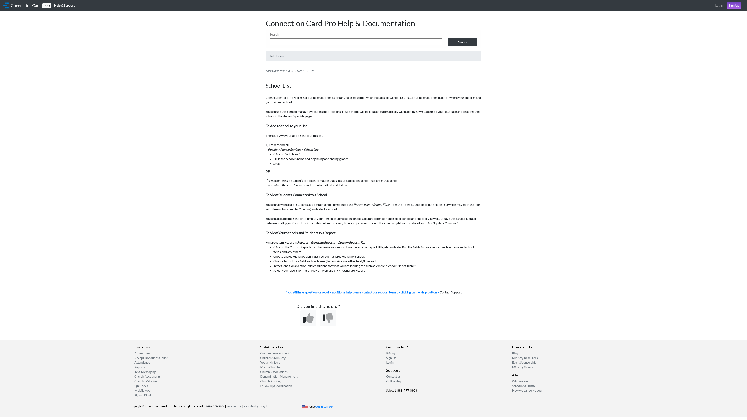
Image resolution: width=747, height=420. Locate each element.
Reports (139, 367)
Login (719, 5)
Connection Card (30, 5)
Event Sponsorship (524, 362)
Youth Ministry (270, 362)
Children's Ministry (273, 358)
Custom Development (274, 353)
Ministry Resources (525, 358)
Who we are (520, 381)
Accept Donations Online (151, 358)
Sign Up (734, 5)
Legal (264, 406)
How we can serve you (527, 390)
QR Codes (141, 386)
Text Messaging (145, 372)
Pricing (391, 353)
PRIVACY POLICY (215, 406)
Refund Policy (251, 406)
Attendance (142, 362)
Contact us (393, 376)
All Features (142, 353)
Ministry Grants (522, 367)
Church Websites (145, 381)
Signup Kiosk (143, 395)
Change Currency (324, 406)
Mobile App (142, 390)
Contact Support (451, 292)
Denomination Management (279, 376)
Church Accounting (147, 376)
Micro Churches (271, 367)
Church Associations (274, 372)
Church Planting (270, 381)
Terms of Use (234, 406)
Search (274, 34)
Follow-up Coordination (276, 386)
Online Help (394, 381)
